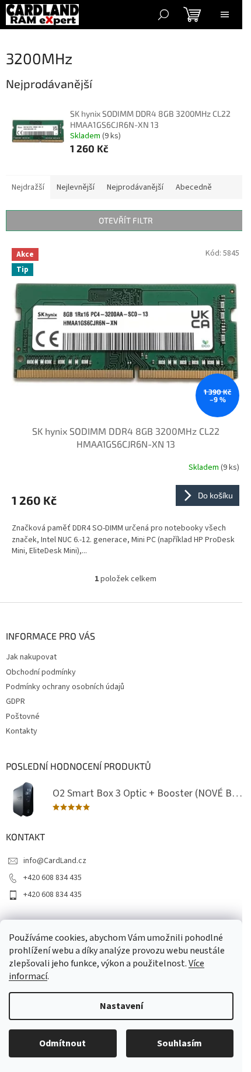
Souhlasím (179, 1043)
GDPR (15, 701)
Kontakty (21, 731)
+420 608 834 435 (52, 878)
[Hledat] (163, 14)
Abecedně (194, 187)
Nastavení (121, 1006)
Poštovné (23, 716)
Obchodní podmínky (41, 672)
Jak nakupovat (31, 657)
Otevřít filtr (126, 220)
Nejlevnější (76, 187)
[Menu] (224, 14)
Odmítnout (62, 1043)
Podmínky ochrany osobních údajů (65, 687)
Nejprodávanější (135, 187)
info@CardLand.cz (54, 861)
